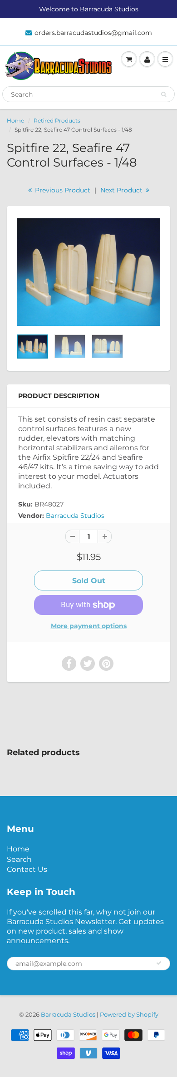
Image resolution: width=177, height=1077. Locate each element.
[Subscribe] (159, 963)
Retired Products (57, 120)
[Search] (164, 94)
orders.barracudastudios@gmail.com (93, 33)
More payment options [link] (89, 626)
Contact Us (27, 869)
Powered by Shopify (129, 1014)
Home (15, 120)
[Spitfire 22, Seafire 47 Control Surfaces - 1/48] (88, 272)
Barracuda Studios (75, 515)
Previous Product (61, 190)
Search (19, 859)
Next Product (122, 190)
